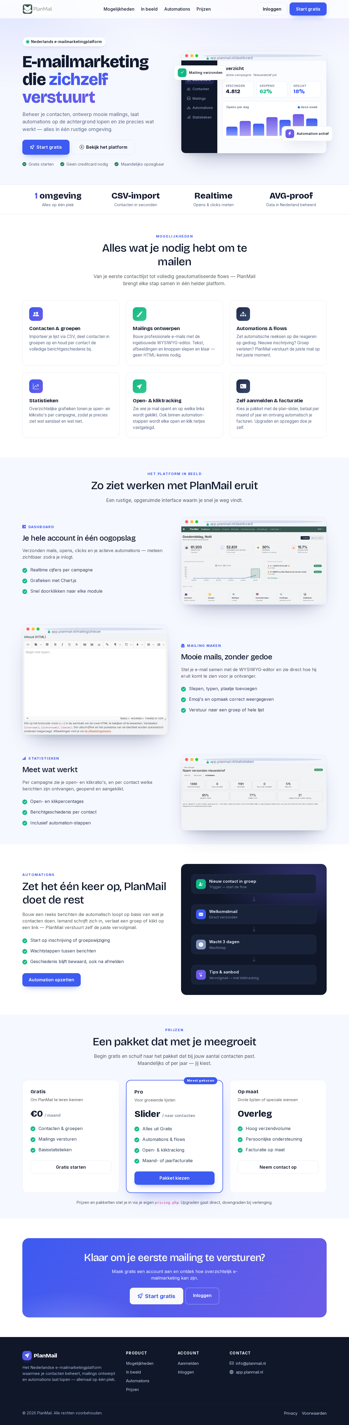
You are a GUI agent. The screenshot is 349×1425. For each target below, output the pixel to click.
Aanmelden (188, 1363)
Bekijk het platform (106, 147)
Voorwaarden (314, 1413)
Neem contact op (278, 1167)
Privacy (290, 1413)
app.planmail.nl (249, 1372)
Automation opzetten (51, 979)
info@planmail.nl (251, 1363)
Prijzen (204, 9)
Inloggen (272, 9)
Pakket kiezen (174, 1178)
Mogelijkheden (119, 9)
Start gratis (308, 9)
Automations (177, 9)
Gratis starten (71, 1167)
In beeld (149, 9)
